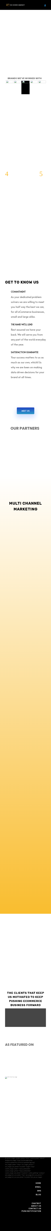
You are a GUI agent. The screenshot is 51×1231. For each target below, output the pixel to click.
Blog (38, 1195)
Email (38, 1187)
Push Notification (31, 1211)
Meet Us (26, 410)
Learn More (25, 602)
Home (38, 1183)
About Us (36, 1206)
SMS (39, 1191)
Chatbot (36, 1203)
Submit (39, 1154)
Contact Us (35, 1209)
